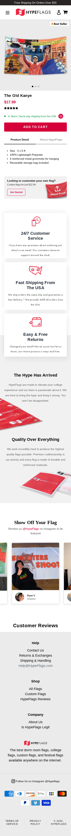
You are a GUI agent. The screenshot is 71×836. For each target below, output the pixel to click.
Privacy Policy (35, 822)
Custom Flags (35, 694)
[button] (11, 108)
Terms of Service (12, 822)
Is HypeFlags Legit (35, 727)
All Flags (35, 689)
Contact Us (35, 650)
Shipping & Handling (35, 661)
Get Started (16, 192)
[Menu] (7, 12)
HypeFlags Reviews (35, 699)
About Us (36, 722)
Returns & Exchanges (35, 655)
